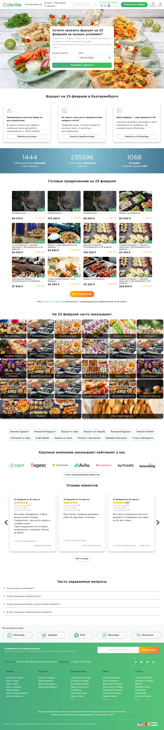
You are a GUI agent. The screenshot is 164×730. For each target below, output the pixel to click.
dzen (141, 662)
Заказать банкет (145, 432)
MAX (82, 635)
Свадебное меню (110, 696)
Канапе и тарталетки (89, 438)
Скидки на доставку (79, 693)
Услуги (139, 671)
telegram (135, 662)
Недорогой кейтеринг (144, 678)
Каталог (48, 3)
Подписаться (149, 650)
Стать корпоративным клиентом (82, 475)
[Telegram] (101, 6)
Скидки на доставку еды (81, 678)
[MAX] (109, 6)
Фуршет (43, 671)
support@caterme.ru (46, 662)
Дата (81, 53)
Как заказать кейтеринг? (20, 588)
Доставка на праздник (80, 681)
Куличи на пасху (77, 696)
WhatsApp (19, 635)
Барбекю (138, 684)
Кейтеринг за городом (144, 681)
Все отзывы (82, 559)
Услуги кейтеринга (143, 438)
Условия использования (59, 715)
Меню (106, 671)
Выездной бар (141, 693)
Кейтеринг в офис (20, 438)
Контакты (122, 711)
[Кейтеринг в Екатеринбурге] (12, 4)
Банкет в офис (12, 681)
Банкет (10, 671)
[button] (82, 435)
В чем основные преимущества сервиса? (29, 612)
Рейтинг (87, 711)
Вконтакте (147, 635)
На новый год (76, 690)
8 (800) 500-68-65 (108, 3)
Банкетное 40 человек (112, 693)
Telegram (52, 635)
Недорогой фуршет (45, 432)
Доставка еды (78, 671)
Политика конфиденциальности (82, 715)
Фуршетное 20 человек (112, 684)
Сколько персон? (60, 53)
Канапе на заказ (63, 438)
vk (147, 662)
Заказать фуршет (19, 432)
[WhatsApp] (105, 6)
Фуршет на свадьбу (94, 432)
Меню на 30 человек (14, 678)
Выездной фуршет (121, 432)
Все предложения (82, 294)
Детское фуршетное (111, 678)
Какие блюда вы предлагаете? (24, 596)
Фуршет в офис (69, 432)
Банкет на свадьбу (13, 687)
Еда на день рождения (80, 684)
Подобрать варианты (82, 65)
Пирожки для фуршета (48, 687)
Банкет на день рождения (16, 693)
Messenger (113, 635)
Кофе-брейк (42, 438)
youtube (153, 662)
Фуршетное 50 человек (112, 690)
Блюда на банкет (13, 690)
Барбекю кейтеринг (116, 438)
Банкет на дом (12, 684)
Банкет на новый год (14, 696)
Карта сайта (109, 715)
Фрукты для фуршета (48, 684)
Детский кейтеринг (143, 696)
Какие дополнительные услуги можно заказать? (33, 604)
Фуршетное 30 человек (112, 687)
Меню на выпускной (111, 681)
